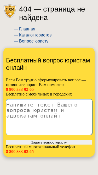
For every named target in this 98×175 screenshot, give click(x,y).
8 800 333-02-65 (20, 89)
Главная (27, 29)
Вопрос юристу (33, 41)
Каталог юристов (35, 35)
